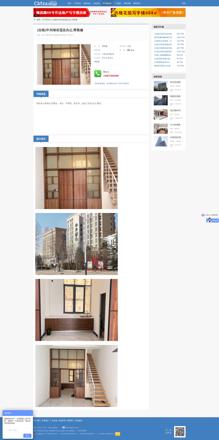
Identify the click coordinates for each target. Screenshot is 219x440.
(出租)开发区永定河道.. (163, 33)
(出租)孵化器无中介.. (162, 62)
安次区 (172, 86)
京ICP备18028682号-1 (88, 434)
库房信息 (86, 3)
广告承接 (53, 420)
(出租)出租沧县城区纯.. (163, 51)
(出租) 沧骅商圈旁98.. (163, 55)
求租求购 (127, 3)
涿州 (171, 128)
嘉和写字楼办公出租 (162, 65)
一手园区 (117, 3)
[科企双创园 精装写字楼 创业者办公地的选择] (161, 90)
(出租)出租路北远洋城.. (163, 48)
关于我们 (37, 420)
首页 (69, 3)
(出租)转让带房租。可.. (163, 41)
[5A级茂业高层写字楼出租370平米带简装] (161, 145)
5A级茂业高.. (176, 137)
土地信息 (96, 3)
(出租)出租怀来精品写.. (163, 44)
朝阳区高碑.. (175, 96)
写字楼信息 (107, 3)
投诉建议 (78, 420)
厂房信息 (77, 3)
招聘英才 (70, 420)
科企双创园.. (175, 82)
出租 (129, 46)
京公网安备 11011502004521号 (47, 434)
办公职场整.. (175, 124)
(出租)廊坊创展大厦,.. (162, 58)
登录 (184, 3)
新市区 (172, 141)
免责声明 (62, 420)
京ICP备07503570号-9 (69, 434)
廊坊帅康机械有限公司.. (163, 37)
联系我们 (45, 420)
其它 (171, 100)
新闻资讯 (136, 3)
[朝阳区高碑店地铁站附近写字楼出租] (161, 104)
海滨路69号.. (176, 110)
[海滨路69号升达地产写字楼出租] (161, 119)
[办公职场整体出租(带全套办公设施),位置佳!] (161, 133)
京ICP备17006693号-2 (107, 434)
